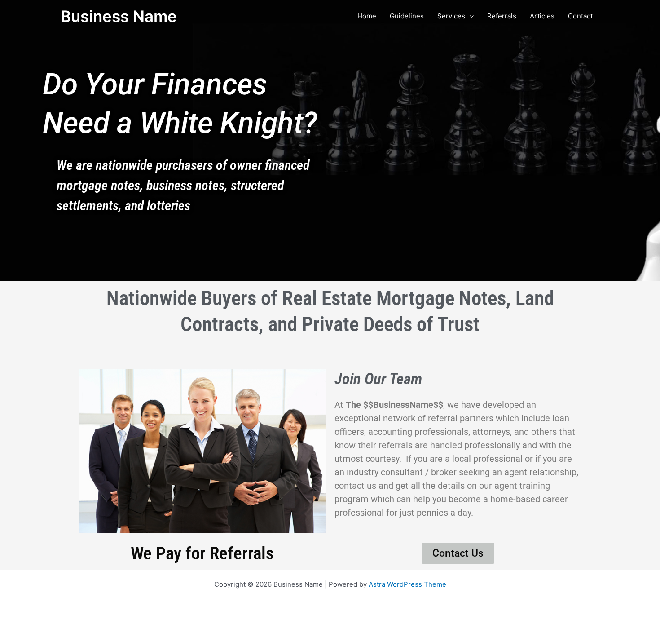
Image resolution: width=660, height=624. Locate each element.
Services (451, 16)
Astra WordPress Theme (407, 584)
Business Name (119, 16)
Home (366, 16)
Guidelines (407, 16)
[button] (469, 16)
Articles (542, 16)
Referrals (501, 16)
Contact (580, 16)
